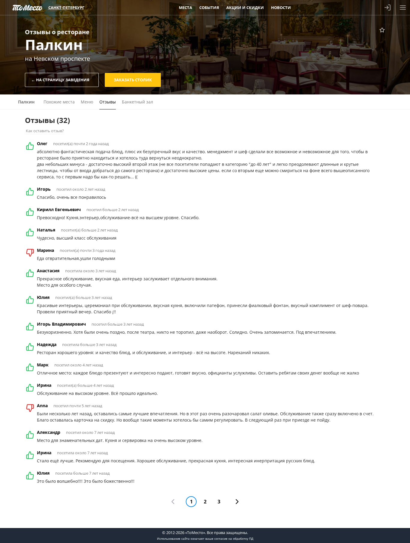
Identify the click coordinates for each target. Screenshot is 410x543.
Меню (87, 102)
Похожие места (59, 102)
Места (185, 7)
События (209, 7)
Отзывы (107, 102)
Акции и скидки (245, 7)
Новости (281, 7)
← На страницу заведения (60, 79)
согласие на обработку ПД (233, 538)
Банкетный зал (137, 102)
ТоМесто (27, 7)
